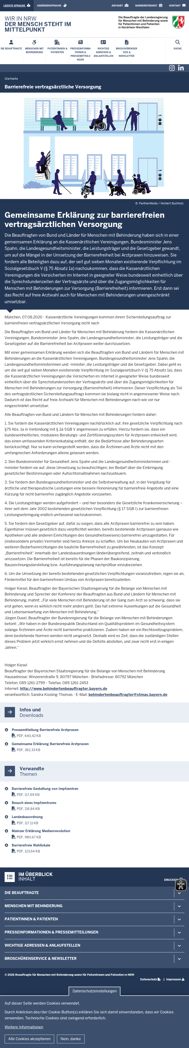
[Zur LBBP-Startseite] (151, 22)
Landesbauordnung (27, 817)
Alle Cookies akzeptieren (29, 1038)
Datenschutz (148, 979)
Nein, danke (71, 1038)
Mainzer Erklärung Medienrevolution (41, 831)
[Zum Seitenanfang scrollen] (179, 1039)
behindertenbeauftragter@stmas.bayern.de (128, 694)
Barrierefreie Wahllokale (31, 845)
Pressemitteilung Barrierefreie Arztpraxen (45, 730)
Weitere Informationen (24, 1027)
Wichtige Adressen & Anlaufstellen (42, 945)
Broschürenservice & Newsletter (41, 958)
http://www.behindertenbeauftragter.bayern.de (63, 688)
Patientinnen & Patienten (31, 919)
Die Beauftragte (22, 892)
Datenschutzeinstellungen (95, 991)
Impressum (173, 979)
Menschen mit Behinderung (33, 905)
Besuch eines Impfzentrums (34, 803)
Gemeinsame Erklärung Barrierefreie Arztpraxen (50, 744)
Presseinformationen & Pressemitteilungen (51, 932)
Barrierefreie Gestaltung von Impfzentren (45, 789)
